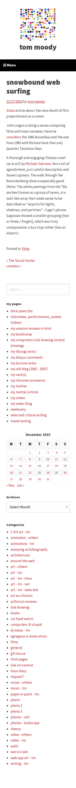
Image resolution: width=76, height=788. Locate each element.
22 (29, 472)
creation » (13, 266)
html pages (19, 659)
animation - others (24, 537)
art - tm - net (20, 584)
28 (20, 479)
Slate (10, 110)
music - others (21, 682)
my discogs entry (23, 351)
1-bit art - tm (20, 532)
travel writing (21, 421)
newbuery (18, 409)
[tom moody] (38, 24)
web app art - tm (23, 757)
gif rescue (18, 653)
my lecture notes (24, 363)
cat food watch (22, 618)
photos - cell (20, 717)
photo (15, 700)
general (16, 647)
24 (47, 472)
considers (13, 137)
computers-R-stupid (26, 624)
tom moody (38, 47)
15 (29, 466)
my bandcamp (21, 334)
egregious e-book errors (29, 636)
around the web (23, 561)
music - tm (19, 688)
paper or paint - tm (25, 694)
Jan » (20, 485)
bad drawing (20, 607)
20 (11, 472)
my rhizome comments (28, 380)
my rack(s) (18, 374)
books (15, 613)
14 (20, 466)
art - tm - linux (21, 578)
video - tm (18, 740)
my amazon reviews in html (31, 328)
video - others (21, 734)
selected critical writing (29, 415)
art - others (19, 566)
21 (20, 472)
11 (56, 459)
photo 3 (16, 711)
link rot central (22, 665)
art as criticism (22, 595)
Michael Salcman (38, 163)
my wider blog (21, 403)
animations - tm (22, 543)
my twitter (19, 386)
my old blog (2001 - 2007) (29, 369)
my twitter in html (24, 392)
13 (11, 466)
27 (11, 479)
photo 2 (16, 705)
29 (29, 479)
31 (47, 479)
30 (39, 479)
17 (47, 466)
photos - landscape (25, 723)
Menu (11, 65)
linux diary (18, 671)
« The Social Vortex (20, 260)
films (26, 248)
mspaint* (17, 676)
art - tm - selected (24, 589)
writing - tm (19, 763)
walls (14, 746)
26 (65, 472)
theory (16, 728)
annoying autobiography (29, 549)
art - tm (16, 572)
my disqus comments (27, 357)
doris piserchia (22, 311)
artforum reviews (24, 601)
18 (56, 466)
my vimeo (18, 397)
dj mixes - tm (20, 630)
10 (47, 459)
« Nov (10, 485)
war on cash (19, 751)
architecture (20, 555)
